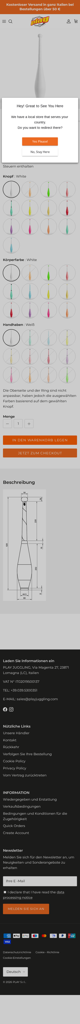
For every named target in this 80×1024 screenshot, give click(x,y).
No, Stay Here (40, 152)
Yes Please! (40, 141)
